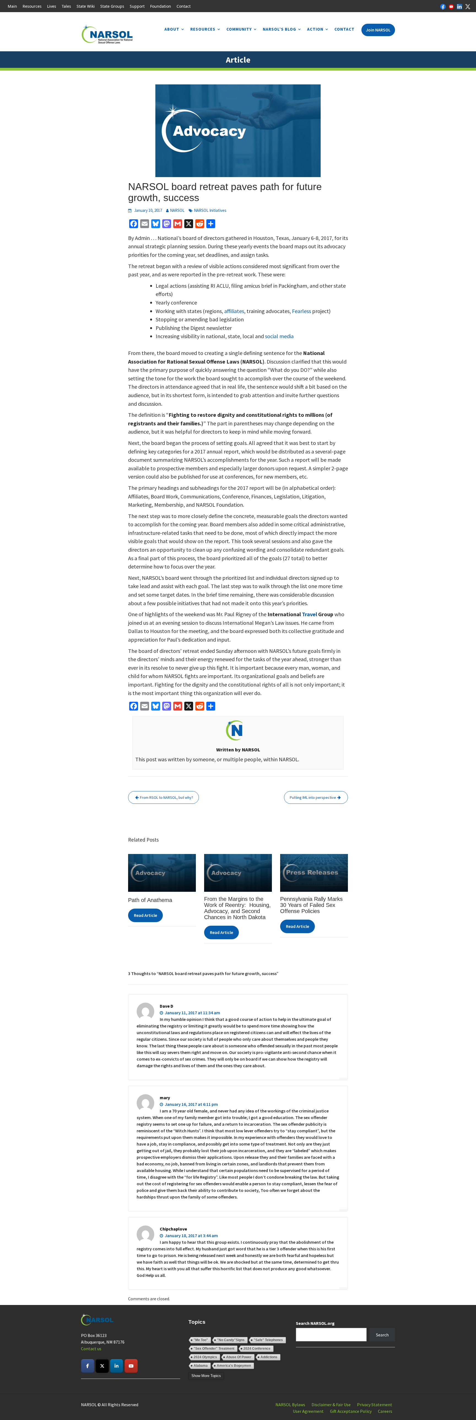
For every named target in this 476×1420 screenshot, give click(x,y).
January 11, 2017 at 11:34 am (192, 1012)
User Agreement (308, 1411)
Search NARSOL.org (315, 1323)
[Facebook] (443, 6)
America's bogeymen (234, 1366)
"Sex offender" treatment (214, 1348)
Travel (309, 614)
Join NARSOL (378, 30)
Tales (66, 6)
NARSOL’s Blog (279, 29)
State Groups (112, 6)
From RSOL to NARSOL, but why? (166, 797)
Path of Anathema (150, 900)
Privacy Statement (374, 1404)
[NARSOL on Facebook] (87, 1366)
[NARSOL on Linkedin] (116, 1366)
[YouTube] (451, 6)
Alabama (201, 1366)
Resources (32, 6)
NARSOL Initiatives (210, 210)
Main (12, 6)
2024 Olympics (205, 1357)
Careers (385, 1411)
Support (137, 6)
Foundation (160, 6)
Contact (184, 6)
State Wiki (86, 6)
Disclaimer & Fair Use (331, 1404)
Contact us (91, 1348)
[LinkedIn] (459, 6)
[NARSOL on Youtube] (131, 1366)
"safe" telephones (268, 1340)
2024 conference (257, 1348)
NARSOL (177, 210)
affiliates (234, 311)
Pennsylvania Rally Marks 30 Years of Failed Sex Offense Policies (311, 905)
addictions (269, 1357)
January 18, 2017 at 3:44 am (191, 1235)
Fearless (301, 311)
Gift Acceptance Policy (351, 1411)
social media (279, 336)
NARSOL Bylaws (290, 1404)
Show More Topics (206, 1376)
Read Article (145, 915)
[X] (467, 6)
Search (382, 1335)
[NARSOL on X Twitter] (102, 1366)
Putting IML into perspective (313, 797)
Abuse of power (238, 1357)
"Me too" (201, 1340)
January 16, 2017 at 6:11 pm (191, 1104)
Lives (51, 6)
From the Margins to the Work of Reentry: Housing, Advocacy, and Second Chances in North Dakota (237, 908)
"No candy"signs (231, 1340)
